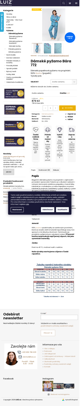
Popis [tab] (33, 170)
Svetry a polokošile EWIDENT (13, 78)
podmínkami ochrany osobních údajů (57, 326)
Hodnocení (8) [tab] (44, 170)
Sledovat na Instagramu (60, 394)
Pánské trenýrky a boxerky (13, 62)
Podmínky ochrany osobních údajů (57, 364)
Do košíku (69, 108)
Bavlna (39, 73)
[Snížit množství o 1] (45, 108)
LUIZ (68, 93)
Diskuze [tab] (56, 170)
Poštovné (48, 351)
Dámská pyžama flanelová (15, 37)
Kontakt (47, 367)
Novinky (9, 14)
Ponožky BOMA (12, 65)
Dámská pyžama (16, 33)
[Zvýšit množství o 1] (55, 108)
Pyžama (9, 30)
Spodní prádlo (11, 68)
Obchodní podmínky (52, 361)
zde (27, 204)
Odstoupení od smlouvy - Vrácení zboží (59, 356)
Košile (8, 28)
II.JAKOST (9, 25)
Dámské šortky (15, 46)
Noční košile (11, 55)
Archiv (8, 172)
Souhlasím (62, 209)
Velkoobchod (49, 359)
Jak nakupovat (50, 354)
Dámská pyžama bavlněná (15, 42)
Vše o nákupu (49, 348)
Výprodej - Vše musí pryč (14, 21)
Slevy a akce (11, 17)
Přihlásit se (48, 333)
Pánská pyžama (15, 49)
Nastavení (17, 209)
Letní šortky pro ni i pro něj (14, 156)
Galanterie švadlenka (14, 82)
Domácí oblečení (13, 58)
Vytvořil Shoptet (71, 400)
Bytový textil (11, 71)
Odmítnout (48, 209)
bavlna (38, 228)
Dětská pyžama (15, 52)
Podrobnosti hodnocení (59, 56)
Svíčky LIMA (10, 74)
